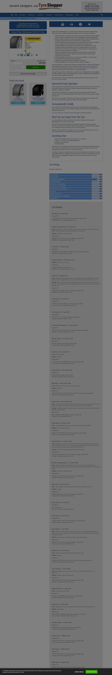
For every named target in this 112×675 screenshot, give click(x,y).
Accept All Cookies (92, 671)
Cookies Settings (79, 671)
